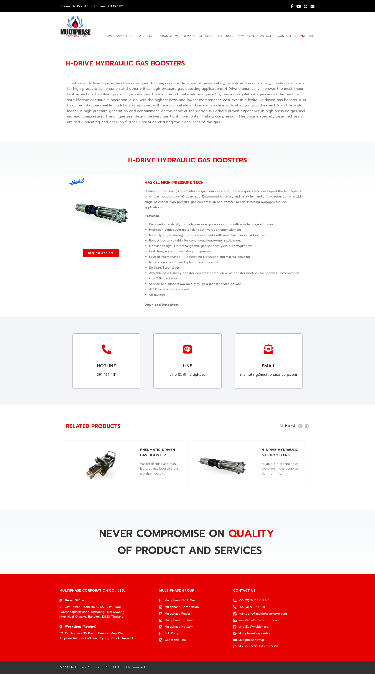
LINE (187, 365)
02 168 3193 (80, 6)
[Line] (306, 6)
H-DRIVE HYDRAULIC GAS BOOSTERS (280, 452)
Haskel (290, 426)
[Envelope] (312, 6)
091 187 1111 (115, 6)
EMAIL (268, 365)
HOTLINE (106, 365)
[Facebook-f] (292, 6)
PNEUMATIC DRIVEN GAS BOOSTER (157, 452)
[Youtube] (299, 6)
